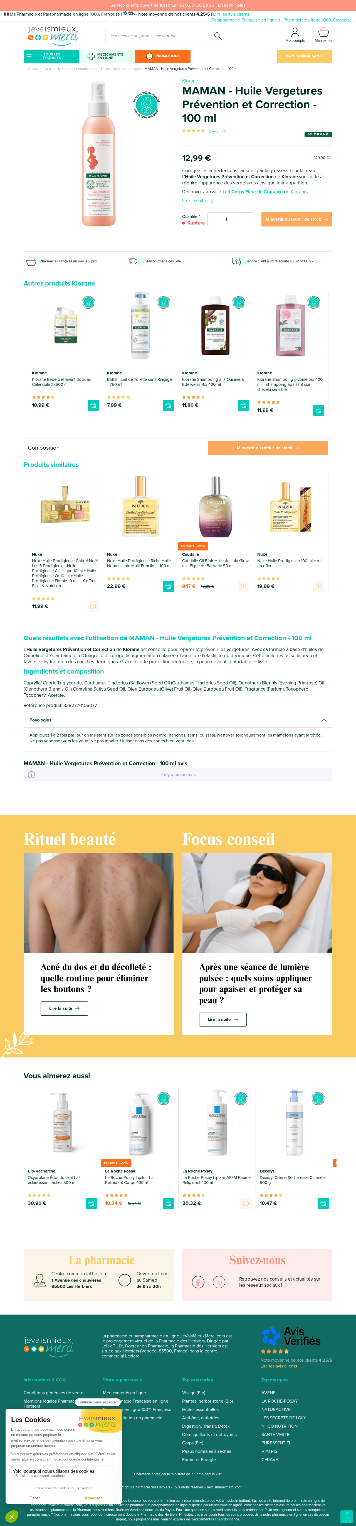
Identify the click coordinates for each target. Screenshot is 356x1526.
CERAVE (269, 1459)
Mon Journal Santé (304, 56)
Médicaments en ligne (110, 56)
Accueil (33, 69)
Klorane (190, 81)
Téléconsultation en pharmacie (132, 1418)
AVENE (268, 1393)
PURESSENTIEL (276, 1443)
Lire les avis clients (231, 14)
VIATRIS (269, 1451)
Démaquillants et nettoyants (209, 1434)
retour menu (347, 1519)
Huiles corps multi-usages (121, 69)
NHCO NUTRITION (279, 1426)
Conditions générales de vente (53, 1393)
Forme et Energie (199, 1459)
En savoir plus (232, 5)
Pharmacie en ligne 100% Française (317, 20)
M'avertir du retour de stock (293, 219)
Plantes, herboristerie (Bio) (207, 1401)
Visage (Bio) (193, 1393)
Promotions (168, 56)
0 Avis (213, 131)
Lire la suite (194, 201)
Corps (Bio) (192, 1443)
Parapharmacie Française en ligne (244, 20)
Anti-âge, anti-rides (200, 1418)
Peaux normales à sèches (206, 1451)
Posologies (40, 720)
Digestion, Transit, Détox (206, 1426)
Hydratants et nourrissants (76, 69)
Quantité (189, 216)
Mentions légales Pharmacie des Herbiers (55, 1403)
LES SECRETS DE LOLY (283, 1418)
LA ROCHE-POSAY (279, 1401)
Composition (44, 447)
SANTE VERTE (275, 1434)
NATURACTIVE (276, 1409)
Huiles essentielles (200, 1409)
